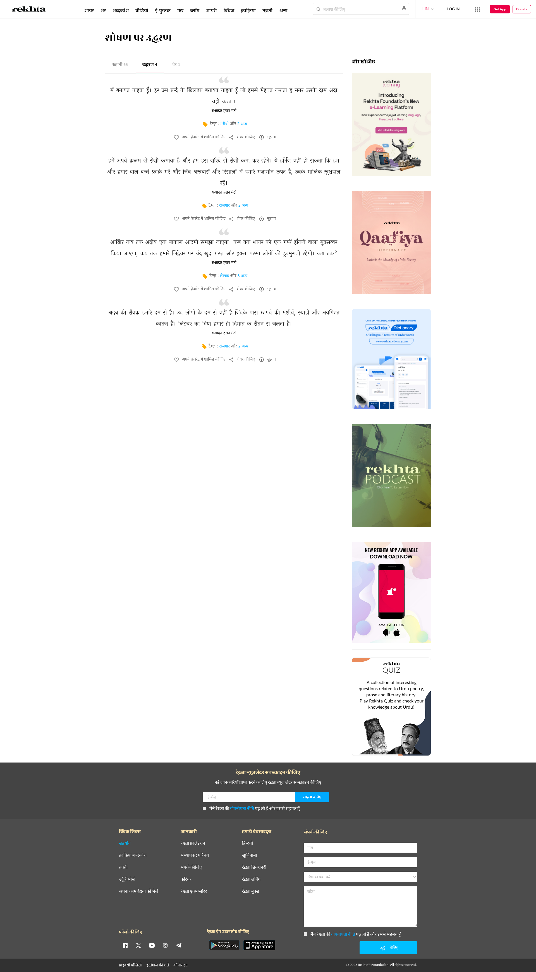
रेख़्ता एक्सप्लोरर (194, 891)
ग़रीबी (224, 124)
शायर (89, 10)
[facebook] (125, 945)
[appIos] (259, 945)
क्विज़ (229, 10)
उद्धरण (149, 65)
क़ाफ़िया (248, 10)
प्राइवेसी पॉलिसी (130, 965)
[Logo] (28, 10)
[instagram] (165, 945)
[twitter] (138, 945)
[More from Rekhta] (477, 9)
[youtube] (151, 945)
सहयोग (125, 843)
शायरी (211, 10)
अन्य (283, 10)
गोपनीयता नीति (242, 808)
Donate (521, 9)
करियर (186, 879)
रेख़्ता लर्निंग (251, 879)
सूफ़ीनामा (249, 855)
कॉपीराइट (180, 965)
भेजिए (393, 947)
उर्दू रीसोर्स (127, 879)
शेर (176, 65)
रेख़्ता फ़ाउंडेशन (193, 843)
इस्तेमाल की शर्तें (157, 965)
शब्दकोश (121, 10)
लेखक (224, 276)
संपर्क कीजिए (191, 867)
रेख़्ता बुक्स (250, 891)
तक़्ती (267, 10)
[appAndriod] (224, 945)
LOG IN (453, 8)
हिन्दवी (247, 843)
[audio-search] (404, 9)
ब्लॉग (194, 10)
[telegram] (178, 945)
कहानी (120, 65)
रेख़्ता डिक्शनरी (254, 867)
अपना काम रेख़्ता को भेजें (138, 891)
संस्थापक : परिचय (195, 855)
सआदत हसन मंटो (224, 110)
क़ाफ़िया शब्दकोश (133, 855)
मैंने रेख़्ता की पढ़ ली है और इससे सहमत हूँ (254, 808)
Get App (500, 9)
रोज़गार (224, 205)
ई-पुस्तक (163, 10)
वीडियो (141, 10)
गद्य (180, 10)
